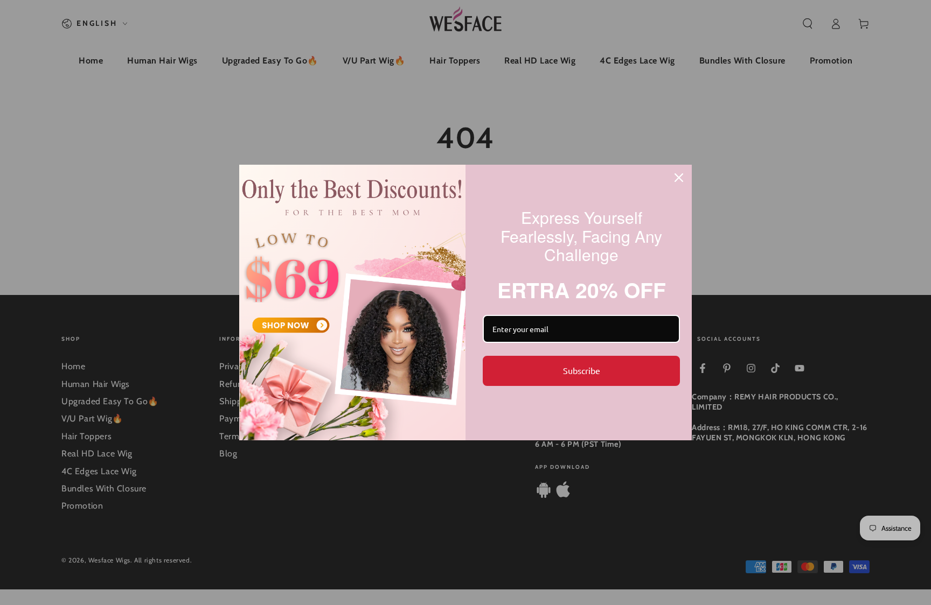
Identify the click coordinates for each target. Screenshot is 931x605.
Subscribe (581, 370)
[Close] (679, 178)
